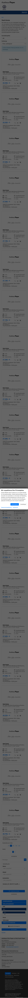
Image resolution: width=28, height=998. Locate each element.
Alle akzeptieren (14, 504)
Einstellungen (23, 504)
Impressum (15, 507)
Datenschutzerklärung (6, 507)
